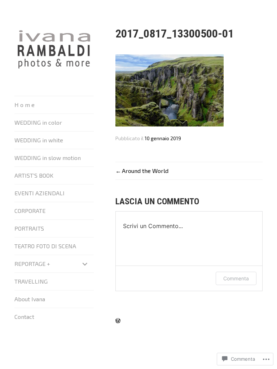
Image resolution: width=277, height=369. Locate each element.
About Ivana (29, 298)
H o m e (24, 104)
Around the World (145, 170)
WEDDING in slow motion (47, 157)
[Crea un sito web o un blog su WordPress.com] (117, 321)
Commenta (236, 278)
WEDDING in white (38, 140)
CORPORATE (29, 210)
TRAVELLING (31, 281)
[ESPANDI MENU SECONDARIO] (85, 263)
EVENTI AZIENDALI (39, 193)
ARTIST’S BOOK (33, 175)
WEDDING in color (38, 122)
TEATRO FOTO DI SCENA (45, 246)
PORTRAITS (29, 228)
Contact (24, 316)
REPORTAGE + (32, 263)
